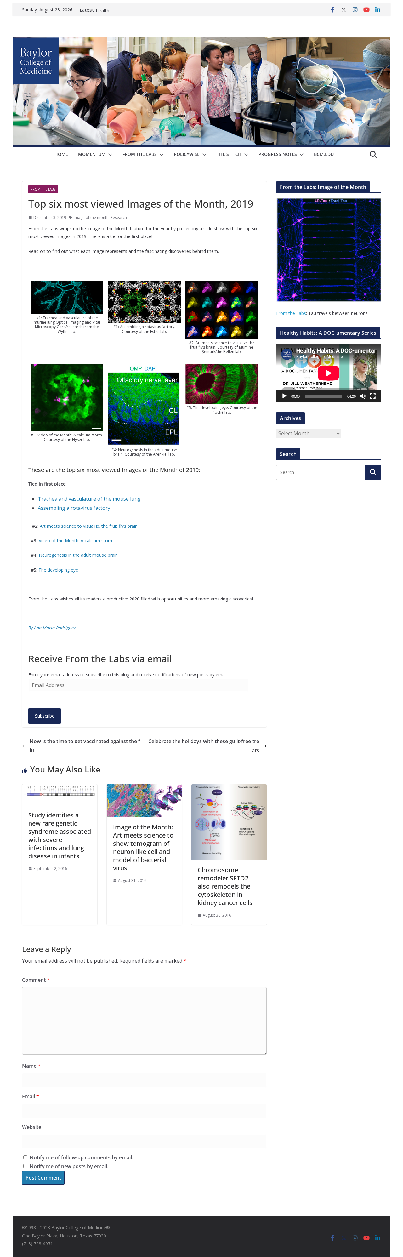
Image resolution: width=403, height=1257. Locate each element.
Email (30, 1096)
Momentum (91, 154)
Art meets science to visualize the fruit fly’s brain (88, 526)
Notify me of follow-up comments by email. (81, 1157)
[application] (328, 373)
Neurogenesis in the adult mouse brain (78, 555)
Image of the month (91, 217)
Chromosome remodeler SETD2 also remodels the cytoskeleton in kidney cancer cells (225, 886)
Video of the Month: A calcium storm (76, 540)
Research (119, 217)
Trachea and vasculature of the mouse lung (89, 498)
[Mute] (363, 396)
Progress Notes (277, 154)
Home (61, 154)
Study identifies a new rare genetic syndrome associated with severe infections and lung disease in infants (59, 835)
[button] (108, 154)
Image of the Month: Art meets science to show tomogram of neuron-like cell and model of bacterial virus (143, 847)
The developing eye (58, 570)
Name (31, 1065)
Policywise (187, 154)
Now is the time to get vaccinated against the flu (85, 746)
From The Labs (139, 154)
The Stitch (229, 154)
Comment (36, 979)
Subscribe (44, 716)
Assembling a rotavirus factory (74, 507)
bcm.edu (324, 154)
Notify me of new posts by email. (69, 1166)
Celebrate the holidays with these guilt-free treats (203, 746)
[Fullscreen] (373, 396)
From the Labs (291, 313)
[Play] (284, 396)
